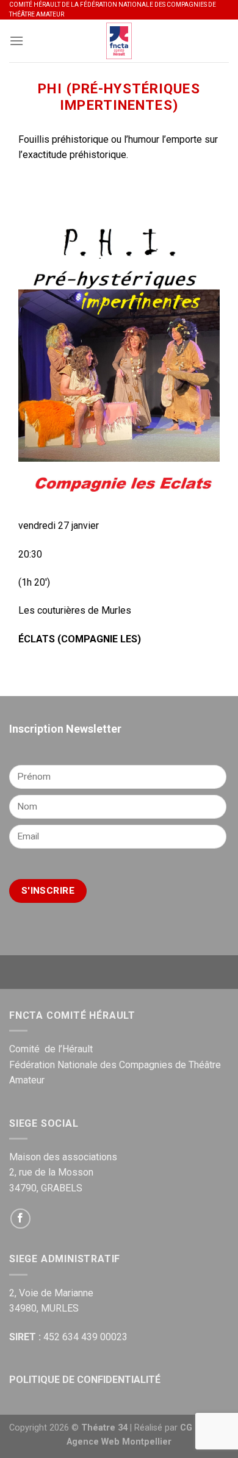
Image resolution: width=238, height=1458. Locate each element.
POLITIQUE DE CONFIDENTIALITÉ (84, 1379)
